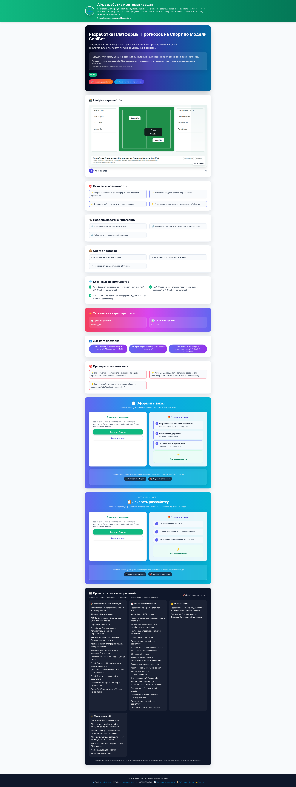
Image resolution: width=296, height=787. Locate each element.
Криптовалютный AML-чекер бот (146, 668)
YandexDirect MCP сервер (142, 614)
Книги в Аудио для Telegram (103, 750)
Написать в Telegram (117, 432)
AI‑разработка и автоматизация (125, 4)
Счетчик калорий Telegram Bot (145, 678)
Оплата (201, 782)
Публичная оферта (186, 782)
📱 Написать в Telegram (135, 479)
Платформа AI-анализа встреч (105, 720)
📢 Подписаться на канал (160, 479)
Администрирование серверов (145, 664)
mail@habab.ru (124, 18)
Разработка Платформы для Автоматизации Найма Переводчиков (104, 631)
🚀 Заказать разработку (101, 82)
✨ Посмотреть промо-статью (129, 82)
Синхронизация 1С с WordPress (145, 707)
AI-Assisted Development (102, 614)
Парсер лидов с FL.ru (100, 624)
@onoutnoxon (128, 782)
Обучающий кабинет (140, 654)
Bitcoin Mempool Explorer (142, 637)
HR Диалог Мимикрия (101, 753)
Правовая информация (165, 782)
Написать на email (118, 438)
